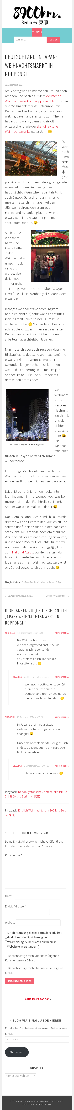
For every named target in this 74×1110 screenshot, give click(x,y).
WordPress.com (42, 1104)
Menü (39, 32)
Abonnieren (16, 1052)
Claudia (17, 676)
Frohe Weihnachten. (56, 596)
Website (10, 922)
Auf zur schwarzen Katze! (20, 596)
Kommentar (13, 855)
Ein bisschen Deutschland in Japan (38, 582)
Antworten (61, 633)
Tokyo (58, 582)
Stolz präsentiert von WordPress (31, 1101)
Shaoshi (10, 717)
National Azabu (22, 552)
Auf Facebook (37, 999)
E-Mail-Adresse (15, 906)
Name (9, 896)
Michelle (10, 632)
